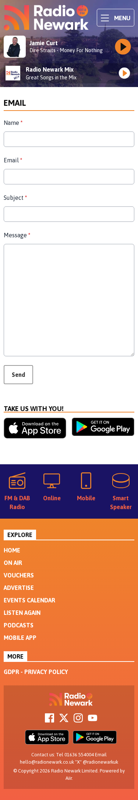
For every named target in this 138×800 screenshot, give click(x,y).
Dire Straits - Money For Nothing (66, 50)
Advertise (19, 587)
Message (17, 235)
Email (13, 160)
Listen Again (22, 612)
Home (12, 550)
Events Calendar (29, 600)
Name (13, 122)
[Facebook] (49, 720)
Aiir (69, 778)
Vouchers (19, 575)
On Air (13, 562)
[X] (63, 720)
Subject (15, 197)
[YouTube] (92, 720)
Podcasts (18, 625)
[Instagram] (78, 720)
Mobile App (20, 637)
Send (18, 374)
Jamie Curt (43, 43)
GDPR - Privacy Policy (36, 672)
